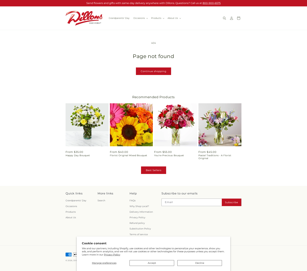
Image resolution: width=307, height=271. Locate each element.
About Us (71, 217)
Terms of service (139, 234)
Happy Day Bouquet (78, 155)
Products (71, 211)
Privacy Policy (112, 254)
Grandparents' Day (76, 200)
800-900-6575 (212, 3)
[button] (140, 18)
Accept (152, 262)
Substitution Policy (140, 228)
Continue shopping (153, 71)
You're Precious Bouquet (169, 155)
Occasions (71, 206)
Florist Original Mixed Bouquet (128, 155)
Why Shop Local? (139, 206)
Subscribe (231, 202)
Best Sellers (153, 170)
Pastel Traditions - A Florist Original (214, 157)
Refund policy (137, 223)
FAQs (133, 200)
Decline (199, 262)
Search (101, 200)
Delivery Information (141, 211)
